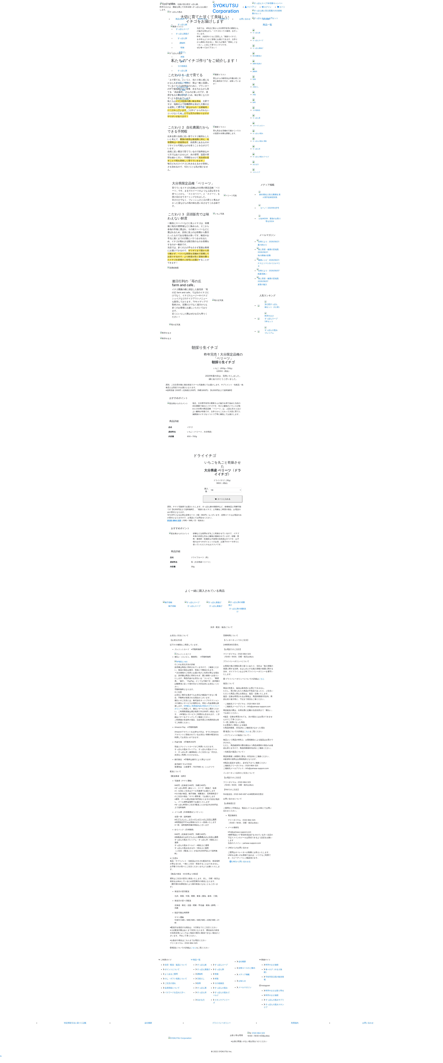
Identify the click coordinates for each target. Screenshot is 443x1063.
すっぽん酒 (201, 988)
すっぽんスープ (221, 965)
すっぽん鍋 (201, 965)
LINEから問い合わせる (241, 861)
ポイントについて (172, 969)
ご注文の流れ (170, 983)
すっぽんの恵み (221, 988)
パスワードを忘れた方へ (175, 992)
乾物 (216, 974)
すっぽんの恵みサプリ (274, 1000)
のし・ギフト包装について (176, 978)
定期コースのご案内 (246, 968)
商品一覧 (267, 24)
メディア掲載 (244, 974)
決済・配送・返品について (176, 965)
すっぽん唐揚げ (203, 969)
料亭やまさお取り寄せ (274, 990)
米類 (216, 978)
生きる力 (201, 1000)
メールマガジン (244, 987)
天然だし (201, 978)
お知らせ (242, 981)
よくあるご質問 (171, 974)
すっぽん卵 (219, 969)
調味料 (200, 974)
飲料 (199, 983)
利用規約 (294, 1023)
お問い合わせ (367, 1023)
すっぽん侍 (201, 992)
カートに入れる (223, 499)
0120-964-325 (258, 1033)
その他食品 (219, 983)
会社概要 (242, 961)
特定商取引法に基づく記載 (75, 1023)
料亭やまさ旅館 (271, 965)
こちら (193, 948)
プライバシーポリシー (221, 1023)
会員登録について (172, 988)
